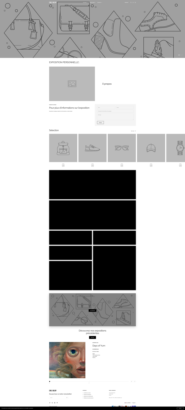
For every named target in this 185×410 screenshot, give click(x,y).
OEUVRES (85, 2)
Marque (63, 163)
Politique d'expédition (87, 394)
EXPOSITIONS (92, 2)
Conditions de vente (87, 392)
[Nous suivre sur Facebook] (49, 402)
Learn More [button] (31, 408)
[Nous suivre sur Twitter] (52, 402)
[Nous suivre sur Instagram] (54, 402)
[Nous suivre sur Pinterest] (57, 402)
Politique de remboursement (88, 397)
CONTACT (126, 2)
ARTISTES (99, 2)
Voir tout (92, 337)
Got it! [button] (180, 408)
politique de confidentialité (88, 396)
